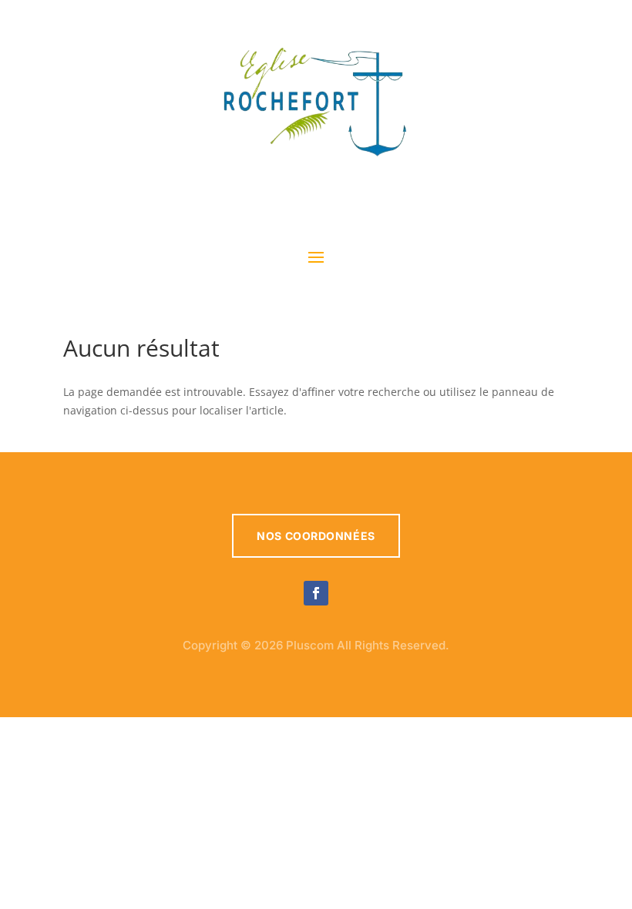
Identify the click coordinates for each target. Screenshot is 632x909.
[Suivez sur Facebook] (316, 593)
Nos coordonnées (316, 535)
